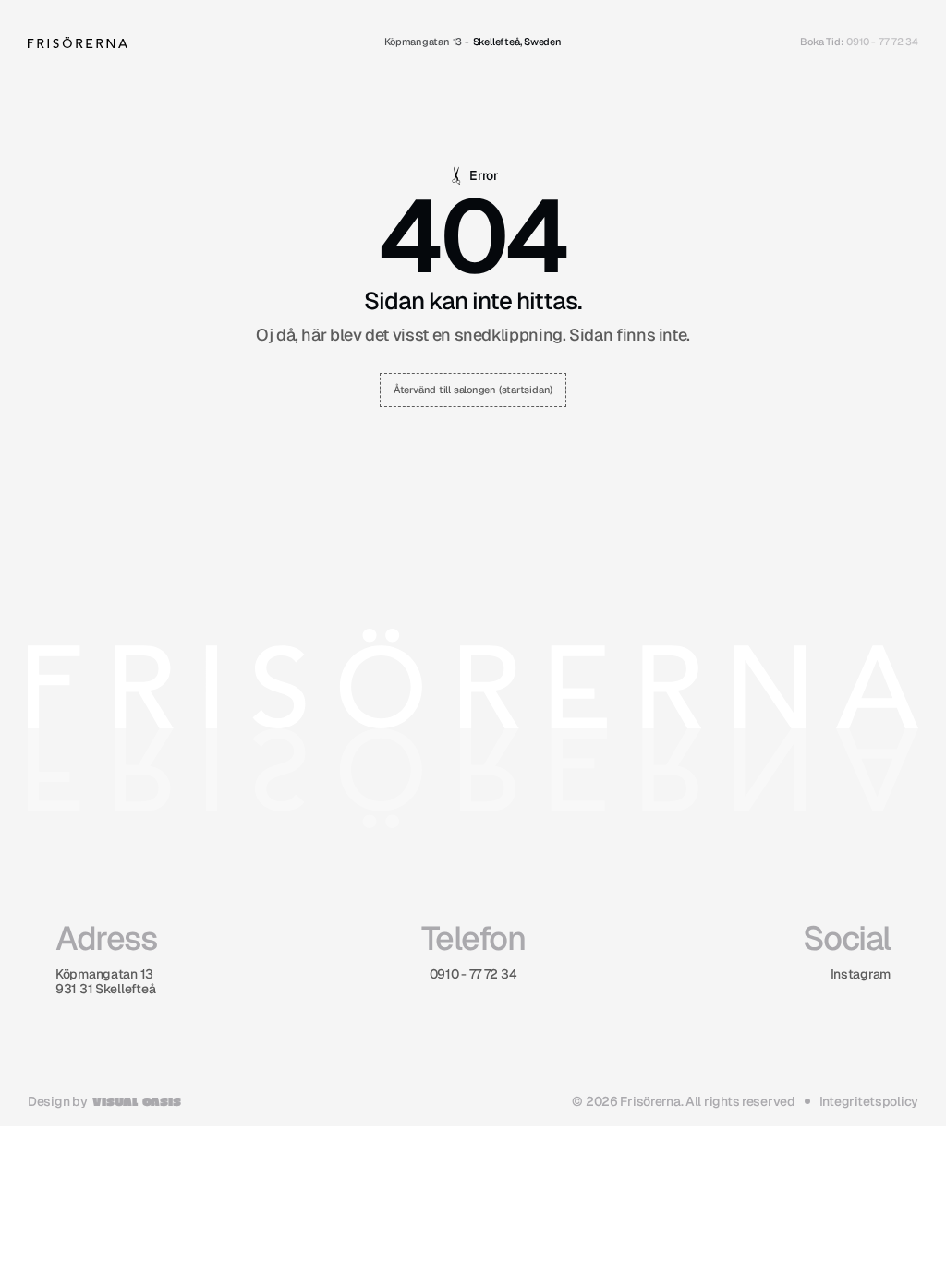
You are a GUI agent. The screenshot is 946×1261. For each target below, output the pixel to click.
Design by (57, 1101)
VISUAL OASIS (136, 1101)
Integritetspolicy (868, 1101)
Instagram (861, 974)
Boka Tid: (821, 41)
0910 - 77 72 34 (882, 41)
